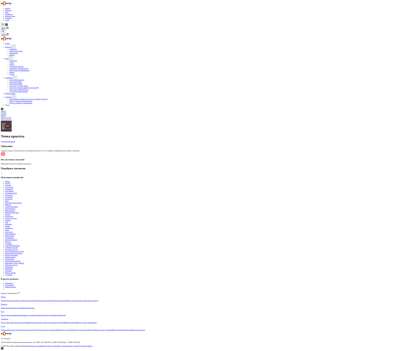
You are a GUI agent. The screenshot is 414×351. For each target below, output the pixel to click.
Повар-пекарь (10, 257)
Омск (7, 230)
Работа (7, 8)
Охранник (9, 197)
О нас (7, 20)
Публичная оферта (85, 346)
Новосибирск (10, 211)
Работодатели (6, 118)
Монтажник (9, 236)
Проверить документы (65, 330)
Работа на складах (73, 301)
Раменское (9, 283)
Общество (13, 49)
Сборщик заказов (11, 247)
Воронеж (8, 224)
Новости (8, 10)
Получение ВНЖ (15, 84)
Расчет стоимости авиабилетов (20, 101)
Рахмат (3, 114)
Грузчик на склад (11, 249)
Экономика (13, 53)
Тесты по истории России (18, 90)
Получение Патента (16, 80)
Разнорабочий (10, 234)
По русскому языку (8, 323)
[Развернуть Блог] (11, 58)
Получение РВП (15, 82)
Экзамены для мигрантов (18, 68)
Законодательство (16, 51)
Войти (4, 28)
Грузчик (8, 185)
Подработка (9, 285)
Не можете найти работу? (89, 301)
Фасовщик (9, 267)
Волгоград (9, 232)
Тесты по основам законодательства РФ (24, 88)
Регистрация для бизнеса (26, 301)
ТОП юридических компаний (46, 330)
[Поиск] (3, 25)
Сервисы (8, 18)
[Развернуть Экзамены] (15, 77)
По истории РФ (21, 323)
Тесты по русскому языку (18, 86)
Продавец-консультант (13, 203)
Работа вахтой (10, 287)
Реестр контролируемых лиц (84, 330)
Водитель (8, 199)
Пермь (7, 226)
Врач (7, 201)
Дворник (8, 271)
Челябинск (9, 228)
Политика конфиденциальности (133, 330)
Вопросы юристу (14, 330)
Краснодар (9, 216)
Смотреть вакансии (8, 141)
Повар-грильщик (11, 255)
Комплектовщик (11, 240)
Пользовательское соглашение (34, 346)
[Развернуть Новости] (14, 46)
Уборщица (9, 189)
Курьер (7, 183)
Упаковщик (9, 238)
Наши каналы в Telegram (104, 330)
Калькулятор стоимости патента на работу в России (28, 99)
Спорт (11, 74)
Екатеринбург (10, 209)
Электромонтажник (12, 246)
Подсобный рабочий (12, 261)
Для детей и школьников (18, 91)
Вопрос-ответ (10, 16)
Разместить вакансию (9, 301)
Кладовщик (9, 191)
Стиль (11, 63)
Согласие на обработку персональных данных (62, 346)
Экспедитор (9, 259)
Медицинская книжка (58, 301)
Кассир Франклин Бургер (14, 251)
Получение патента (47, 323)
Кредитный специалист (14, 253)
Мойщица (9, 269)
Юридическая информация (19, 70)
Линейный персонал (42, 301)
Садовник (9, 275)
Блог (7, 12)
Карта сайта (117, 330)
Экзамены (9, 14)
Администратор (11, 193)
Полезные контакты (27, 330)
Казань (7, 214)
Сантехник (9, 187)
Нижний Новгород (12, 212)
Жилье (11, 72)
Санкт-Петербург (11, 207)
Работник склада (11, 265)
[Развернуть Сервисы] (14, 96)
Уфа (6, 222)
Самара (8, 220)
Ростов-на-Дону (11, 218)
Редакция (4, 330)
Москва (8, 205)
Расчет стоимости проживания (20, 103)
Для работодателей (16, 66)
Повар (7, 181)
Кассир (7, 242)
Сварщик (8, 244)
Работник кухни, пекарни (14, 263)
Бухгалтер (9, 195)
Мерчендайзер (10, 273)
